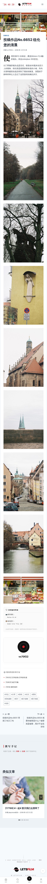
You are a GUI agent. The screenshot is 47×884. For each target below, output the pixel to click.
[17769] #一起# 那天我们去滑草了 (22, 808)
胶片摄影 (24, 699)
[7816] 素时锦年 (11, 687)
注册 (23, 751)
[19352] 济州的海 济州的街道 (16, 677)
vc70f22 (10, 50)
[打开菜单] (42, 4)
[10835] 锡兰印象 (12, 682)
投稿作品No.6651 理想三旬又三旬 (11, 717)
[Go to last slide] (6, 797)
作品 (6, 694)
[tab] (19, 820)
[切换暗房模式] (43, 870)
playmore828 (13, 812)
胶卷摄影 (8, 699)
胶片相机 (34, 699)
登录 (17, 751)
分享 (13, 694)
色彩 (6, 703)
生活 (27, 694)
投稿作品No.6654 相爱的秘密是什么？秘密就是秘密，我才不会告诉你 (35, 720)
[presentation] (23, 790)
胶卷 (36, 59)
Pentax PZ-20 (11, 617)
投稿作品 (6, 35)
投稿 (20, 694)
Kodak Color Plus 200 (14, 624)
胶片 (41, 65)
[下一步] (41, 797)
